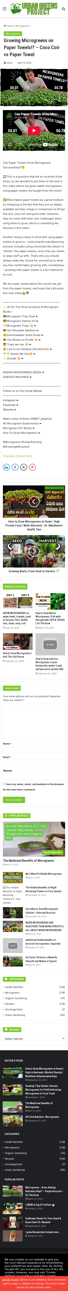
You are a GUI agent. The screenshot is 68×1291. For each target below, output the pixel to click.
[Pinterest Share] (32, 467)
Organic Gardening (16, 998)
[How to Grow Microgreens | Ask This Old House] (18, 641)
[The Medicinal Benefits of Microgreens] (13, 1107)
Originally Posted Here (17, 456)
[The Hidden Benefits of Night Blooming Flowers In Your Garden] (13, 895)
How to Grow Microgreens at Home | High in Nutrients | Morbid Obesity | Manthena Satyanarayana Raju (44, 1072)
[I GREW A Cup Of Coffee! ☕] (13, 1208)
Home (9, 25)
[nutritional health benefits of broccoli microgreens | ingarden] (13, 945)
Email (7, 757)
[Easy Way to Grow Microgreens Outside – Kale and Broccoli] (13, 912)
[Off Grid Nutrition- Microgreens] (13, 1120)
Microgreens (22, 25)
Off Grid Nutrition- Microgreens (42, 1116)
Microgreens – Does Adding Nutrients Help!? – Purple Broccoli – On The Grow (44, 1191)
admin (10, 62)
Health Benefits (14, 987)
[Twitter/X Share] (23, 467)
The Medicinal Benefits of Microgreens (28, 860)
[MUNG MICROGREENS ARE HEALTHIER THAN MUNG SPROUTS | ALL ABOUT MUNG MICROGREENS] (13, 926)
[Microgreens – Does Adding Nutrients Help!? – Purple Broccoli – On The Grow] (13, 1191)
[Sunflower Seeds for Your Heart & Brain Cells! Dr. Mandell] (13, 1222)
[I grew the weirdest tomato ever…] (13, 1235)
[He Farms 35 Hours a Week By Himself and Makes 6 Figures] (13, 961)
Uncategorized (13, 1009)
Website (7, 770)
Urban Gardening (15, 1015)
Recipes (9, 1003)
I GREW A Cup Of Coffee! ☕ (40, 1204)
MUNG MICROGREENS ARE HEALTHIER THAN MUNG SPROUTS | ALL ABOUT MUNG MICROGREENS (45, 926)
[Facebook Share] (15, 467)
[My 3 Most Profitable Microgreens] (13, 877)
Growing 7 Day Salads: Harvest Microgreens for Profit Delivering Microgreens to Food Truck (43, 1089)
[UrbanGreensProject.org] (34, 9)
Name (7, 743)
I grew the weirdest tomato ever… (42, 1232)
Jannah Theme (10, 1279)
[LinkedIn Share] (6, 467)
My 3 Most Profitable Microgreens (44, 873)
